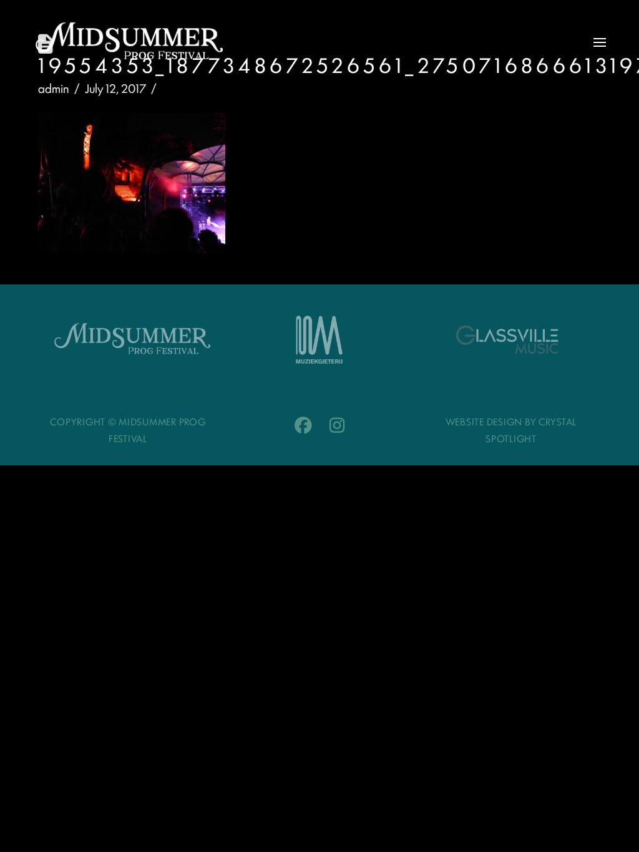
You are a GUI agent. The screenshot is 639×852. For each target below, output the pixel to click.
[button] (600, 42)
